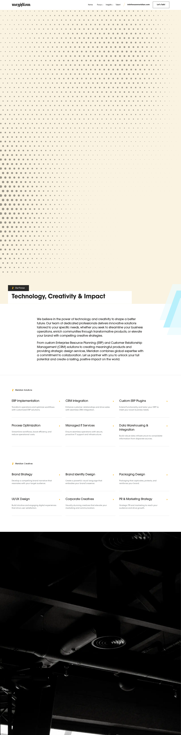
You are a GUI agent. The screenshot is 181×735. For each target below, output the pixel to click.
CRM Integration (77, 401)
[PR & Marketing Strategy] (167, 499)
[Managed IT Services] (113, 426)
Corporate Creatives (80, 499)
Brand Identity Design (80, 474)
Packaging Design (132, 474)
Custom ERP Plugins (132, 401)
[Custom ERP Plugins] (167, 401)
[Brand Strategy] (60, 475)
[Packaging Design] (167, 475)
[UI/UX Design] (60, 499)
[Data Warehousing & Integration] (167, 426)
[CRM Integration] (113, 401)
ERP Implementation (25, 401)
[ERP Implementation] (60, 401)
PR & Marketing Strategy (135, 499)
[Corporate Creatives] (113, 499)
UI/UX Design (21, 499)
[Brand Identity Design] (113, 475)
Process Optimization (26, 425)
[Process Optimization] (60, 426)
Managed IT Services (80, 425)
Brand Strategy (22, 474)
